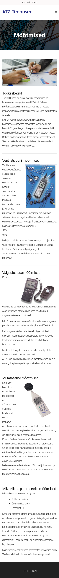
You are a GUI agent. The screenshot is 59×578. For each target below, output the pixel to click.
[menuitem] (26, 2)
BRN (34, 571)
